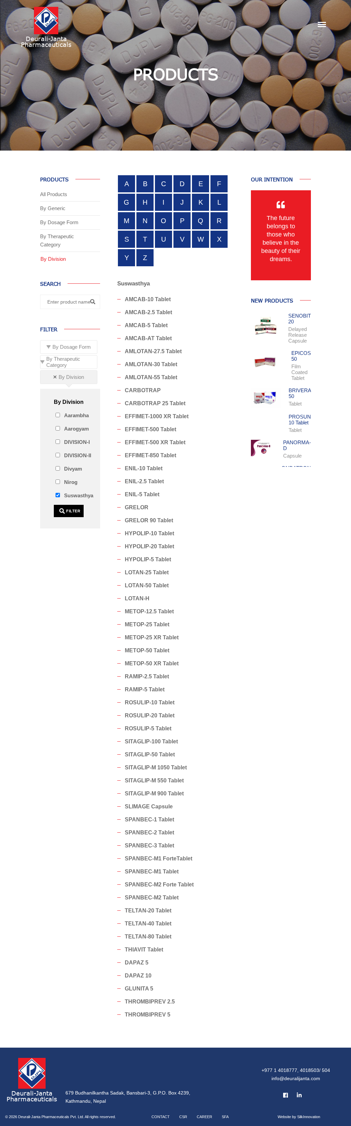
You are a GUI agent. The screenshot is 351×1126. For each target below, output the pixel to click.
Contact (161, 1117)
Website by (299, 1117)
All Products (53, 194)
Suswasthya (78, 495)
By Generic (52, 208)
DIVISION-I (77, 442)
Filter (73, 511)
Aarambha (76, 415)
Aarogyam (76, 429)
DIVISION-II (77, 455)
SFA (225, 1117)
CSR (183, 1117)
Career (204, 1117)
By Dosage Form (59, 222)
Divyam (73, 469)
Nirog (70, 482)
